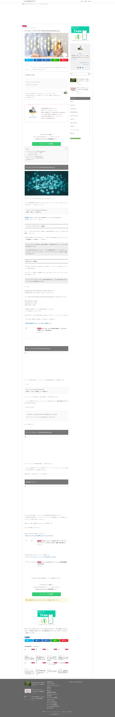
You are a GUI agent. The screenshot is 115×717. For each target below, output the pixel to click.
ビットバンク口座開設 (52, 704)
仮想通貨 (27, 217)
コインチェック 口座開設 (52, 697)
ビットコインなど (47, 272)
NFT (72, 119)
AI (71, 101)
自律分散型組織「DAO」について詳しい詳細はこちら (38, 323)
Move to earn (74, 115)
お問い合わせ (69, 711)
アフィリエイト (74, 129)
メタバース (36, 217)
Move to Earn (50, 707)
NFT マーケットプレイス (52, 694)
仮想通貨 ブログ (50, 681)
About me (90, 1)
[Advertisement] (57, 14)
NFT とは (49, 688)
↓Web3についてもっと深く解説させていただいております (39, 535)
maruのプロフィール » (84, 62)
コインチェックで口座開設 (46, 143)
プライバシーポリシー (57, 711)
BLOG (72, 105)
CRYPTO (27, 637)
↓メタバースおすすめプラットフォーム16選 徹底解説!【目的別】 (40, 556)
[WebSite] (78, 67)
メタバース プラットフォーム (53, 685)
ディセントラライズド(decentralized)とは (36, 151)
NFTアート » (86, 64)
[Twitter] (80, 67)
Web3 (82, 1)
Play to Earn (73, 122)
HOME (44, 711)
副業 (85, 1)
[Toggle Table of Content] (65, 149)
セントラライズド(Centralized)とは (35, 156)
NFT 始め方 (49, 695)
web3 (31, 217)
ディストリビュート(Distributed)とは (35, 157)
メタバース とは (51, 699)
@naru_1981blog (33, 117)
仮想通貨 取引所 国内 (51, 692)
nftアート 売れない (51, 700)
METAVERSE (74, 112)
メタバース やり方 (51, 683)
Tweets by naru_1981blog (75, 681)
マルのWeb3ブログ (29, 1)
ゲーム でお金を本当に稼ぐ (53, 706)
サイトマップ (49, 711)
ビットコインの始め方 (52, 702)
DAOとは (49, 690)
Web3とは (49, 687)
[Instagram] (82, 67)
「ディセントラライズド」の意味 (35, 152)
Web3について (30, 159)
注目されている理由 (33, 154)
